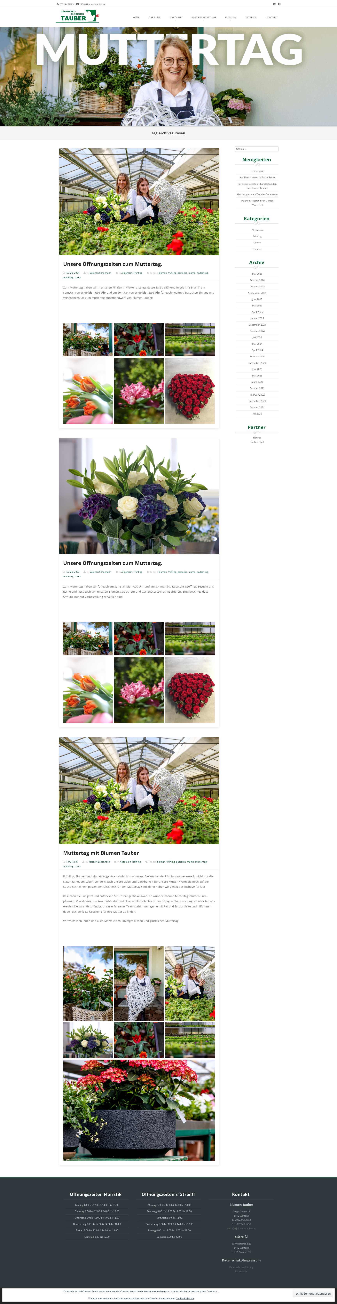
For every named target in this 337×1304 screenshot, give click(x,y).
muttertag (68, 277)
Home (135, 17)
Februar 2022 (257, 394)
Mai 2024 (257, 343)
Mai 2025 (257, 305)
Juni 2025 (257, 299)
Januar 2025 (257, 318)
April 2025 (257, 312)
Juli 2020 (257, 413)
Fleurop (257, 437)
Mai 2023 (257, 375)
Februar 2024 (257, 356)
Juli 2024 (257, 337)
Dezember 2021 (257, 401)
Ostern (257, 242)
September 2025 (257, 293)
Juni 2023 (257, 369)
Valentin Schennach (100, 272)
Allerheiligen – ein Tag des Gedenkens (257, 194)
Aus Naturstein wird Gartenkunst (257, 177)
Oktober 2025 (257, 286)
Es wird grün (257, 171)
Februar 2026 (257, 280)
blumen (163, 272)
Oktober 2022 (257, 388)
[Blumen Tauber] (77, 16)
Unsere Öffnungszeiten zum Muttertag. (112, 263)
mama (191, 272)
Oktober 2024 (257, 331)
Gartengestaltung (204, 17)
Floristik (230, 17)
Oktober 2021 (257, 407)
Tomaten (257, 249)
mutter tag (202, 272)
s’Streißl (251, 17)
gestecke (182, 272)
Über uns (154, 17)
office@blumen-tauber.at (92, 4)
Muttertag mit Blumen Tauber (101, 852)
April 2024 (257, 350)
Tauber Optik (257, 442)
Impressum (241, 1271)
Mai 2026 (257, 273)
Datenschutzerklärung (241, 1267)
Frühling (137, 272)
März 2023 (257, 381)
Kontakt (271, 17)
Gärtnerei (176, 17)
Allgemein (126, 272)
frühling (172, 272)
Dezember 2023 (257, 363)
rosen (78, 277)
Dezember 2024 (257, 324)
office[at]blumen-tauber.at (241, 1228)
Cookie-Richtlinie (185, 1298)
